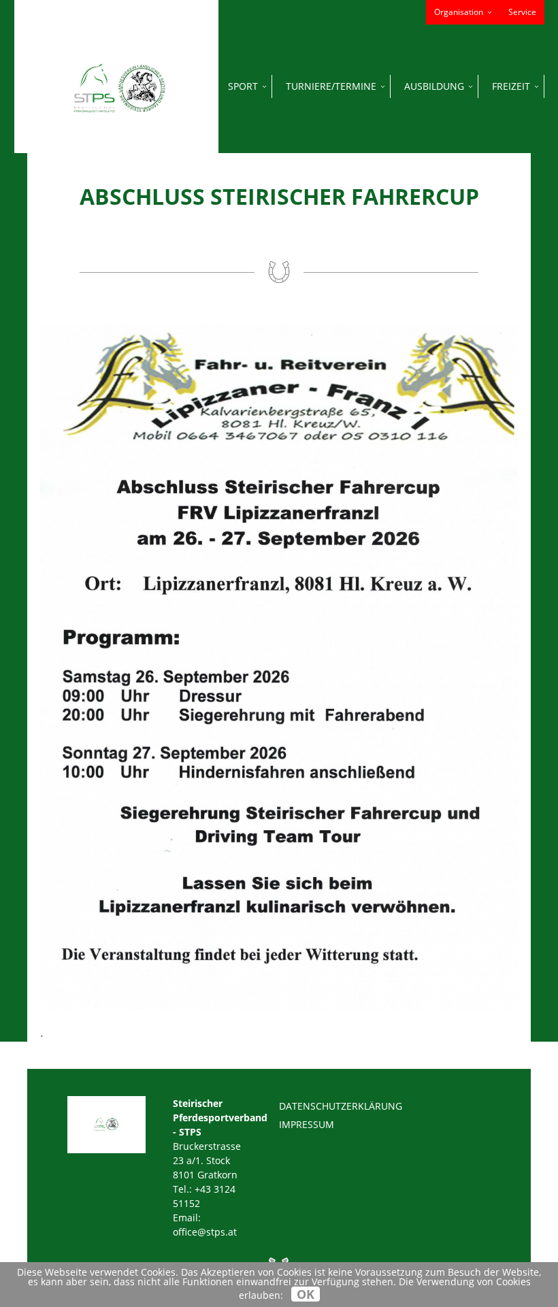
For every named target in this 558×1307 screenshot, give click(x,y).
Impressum (306, 1124)
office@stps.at (205, 1231)
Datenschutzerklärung (340, 1105)
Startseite (118, 86)
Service (522, 12)
